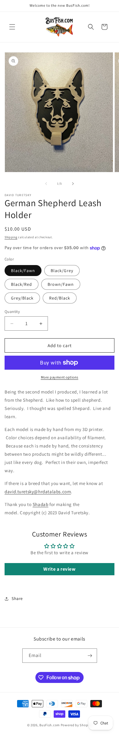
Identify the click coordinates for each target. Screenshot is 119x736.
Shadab (41, 504)
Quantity (12, 311)
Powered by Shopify (76, 725)
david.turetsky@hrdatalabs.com (38, 491)
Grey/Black (22, 298)
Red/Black (59, 298)
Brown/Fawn (61, 284)
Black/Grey (62, 270)
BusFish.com (49, 725)
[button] (12, 27)
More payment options (59, 377)
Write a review (59, 569)
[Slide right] (73, 183)
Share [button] (17, 598)
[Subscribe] (90, 655)
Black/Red (21, 284)
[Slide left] (46, 183)
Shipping (11, 237)
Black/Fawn (23, 270)
